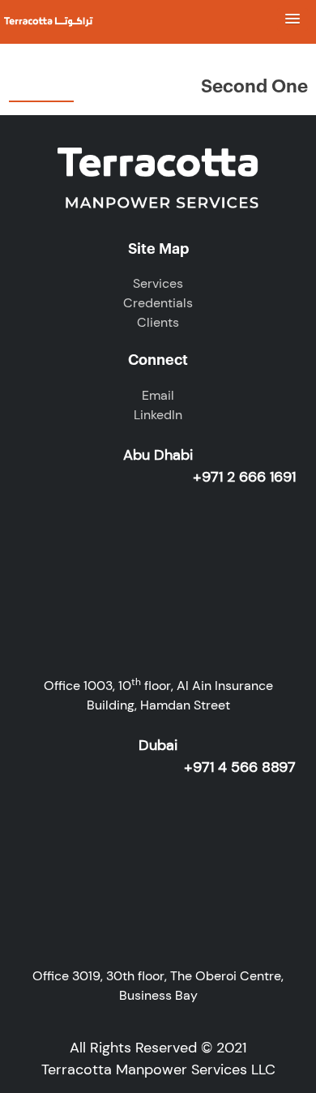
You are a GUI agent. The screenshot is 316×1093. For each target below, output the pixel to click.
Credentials (158, 302)
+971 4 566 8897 (240, 767)
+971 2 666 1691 (244, 476)
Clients (158, 322)
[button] (292, 19)
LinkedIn (158, 414)
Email (158, 395)
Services (158, 283)
